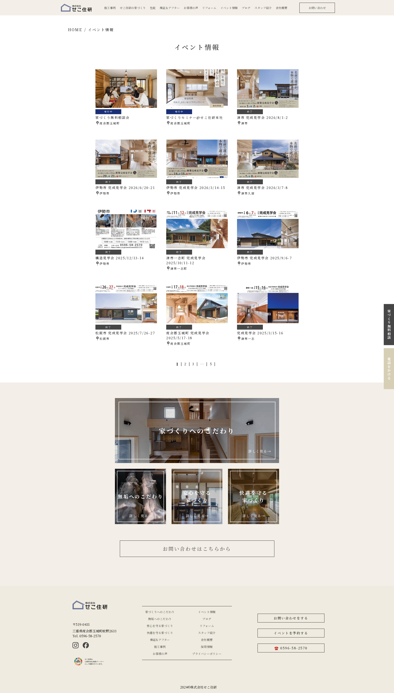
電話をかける (389, 368)
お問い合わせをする (291, 618)
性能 (153, 8)
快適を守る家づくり (160, 632)
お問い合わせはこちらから (197, 548)
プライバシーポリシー (206, 653)
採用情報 (207, 646)
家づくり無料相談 (389, 324)
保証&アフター (160, 639)
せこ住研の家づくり (133, 8)
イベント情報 (229, 8)
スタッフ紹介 (263, 8)
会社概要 (281, 8)
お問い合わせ (317, 8)
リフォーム (209, 8)
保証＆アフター (170, 8)
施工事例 (110, 8)
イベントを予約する (291, 633)
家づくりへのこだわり (160, 611)
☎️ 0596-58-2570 (291, 648)
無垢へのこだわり (160, 618)
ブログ (246, 8)
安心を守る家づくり (160, 625)
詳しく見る (257, 451)
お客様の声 (191, 8)
